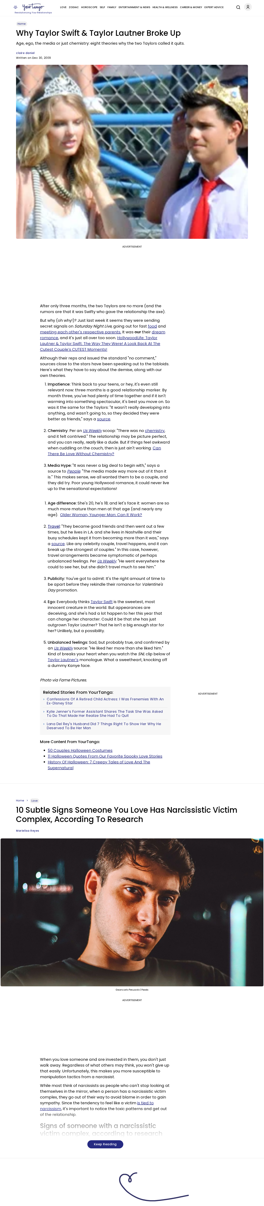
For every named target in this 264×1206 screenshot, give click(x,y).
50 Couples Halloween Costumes (80, 750)
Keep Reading (105, 1144)
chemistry (154, 430)
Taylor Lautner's (63, 659)
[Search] (237, 7)
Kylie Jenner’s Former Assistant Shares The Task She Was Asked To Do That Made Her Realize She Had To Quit (105, 713)
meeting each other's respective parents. (80, 332)
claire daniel (25, 53)
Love (63, 7)
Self (102, 7)
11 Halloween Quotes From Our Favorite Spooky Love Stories (105, 756)
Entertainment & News (134, 7)
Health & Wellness (165, 7)
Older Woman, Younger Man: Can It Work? (101, 514)
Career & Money (191, 7)
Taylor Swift (102, 601)
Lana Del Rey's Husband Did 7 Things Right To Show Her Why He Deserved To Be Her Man (104, 726)
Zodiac (74, 7)
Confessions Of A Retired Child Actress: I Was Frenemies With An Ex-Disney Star (105, 701)
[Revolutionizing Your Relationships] (33, 7)
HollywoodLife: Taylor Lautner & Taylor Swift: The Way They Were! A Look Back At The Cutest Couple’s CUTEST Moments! (100, 343)
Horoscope (89, 7)
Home (22, 24)
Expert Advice (214, 7)
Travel (54, 526)
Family (111, 7)
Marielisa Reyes (27, 831)
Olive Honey (25, 1201)
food (152, 326)
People (73, 471)
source (103, 419)
